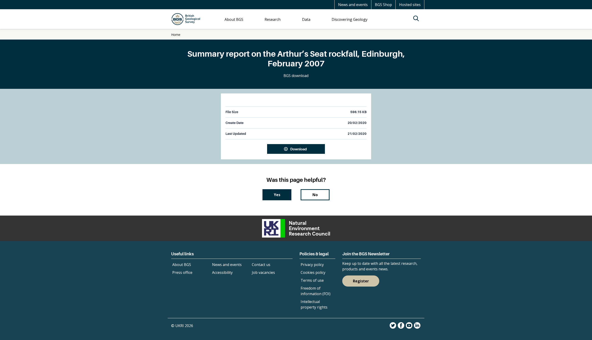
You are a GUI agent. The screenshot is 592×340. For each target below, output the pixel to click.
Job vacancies (263, 272)
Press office (182, 272)
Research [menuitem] (273, 19)
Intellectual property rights (314, 304)
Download (298, 149)
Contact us (261, 264)
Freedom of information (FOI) (315, 291)
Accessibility (222, 272)
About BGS (181, 264)
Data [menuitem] (306, 19)
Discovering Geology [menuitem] (349, 19)
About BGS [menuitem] (234, 19)
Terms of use (312, 280)
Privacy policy (312, 264)
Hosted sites (410, 4)
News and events (353, 4)
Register (361, 281)
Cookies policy (313, 272)
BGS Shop (383, 4)
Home (175, 34)
